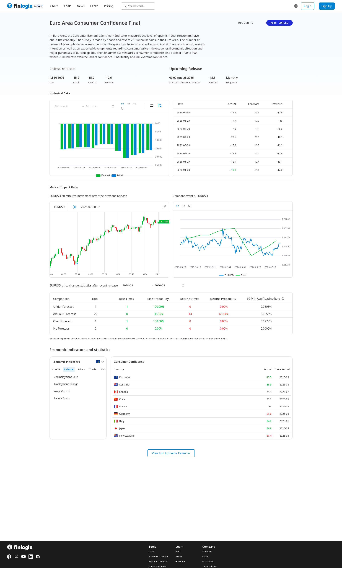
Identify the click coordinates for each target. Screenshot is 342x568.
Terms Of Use (209, 566)
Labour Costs (62, 398)
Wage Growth (62, 391)
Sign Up (327, 6)
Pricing (108, 6)
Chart (54, 6)
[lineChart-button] (151, 106)
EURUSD (59, 207)
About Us (207, 551)
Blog (177, 551)
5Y (134, 104)
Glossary (180, 561)
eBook (178, 556)
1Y (122, 104)
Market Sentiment (157, 566)
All (122, 108)
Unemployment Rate (66, 377)
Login (307, 6)
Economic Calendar (158, 556)
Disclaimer (207, 561)
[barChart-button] (160, 106)
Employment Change (66, 384)
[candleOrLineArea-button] (74, 207)
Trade (278, 22)
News (81, 6)
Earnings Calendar (158, 561)
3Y (128, 104)
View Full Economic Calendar (171, 453)
